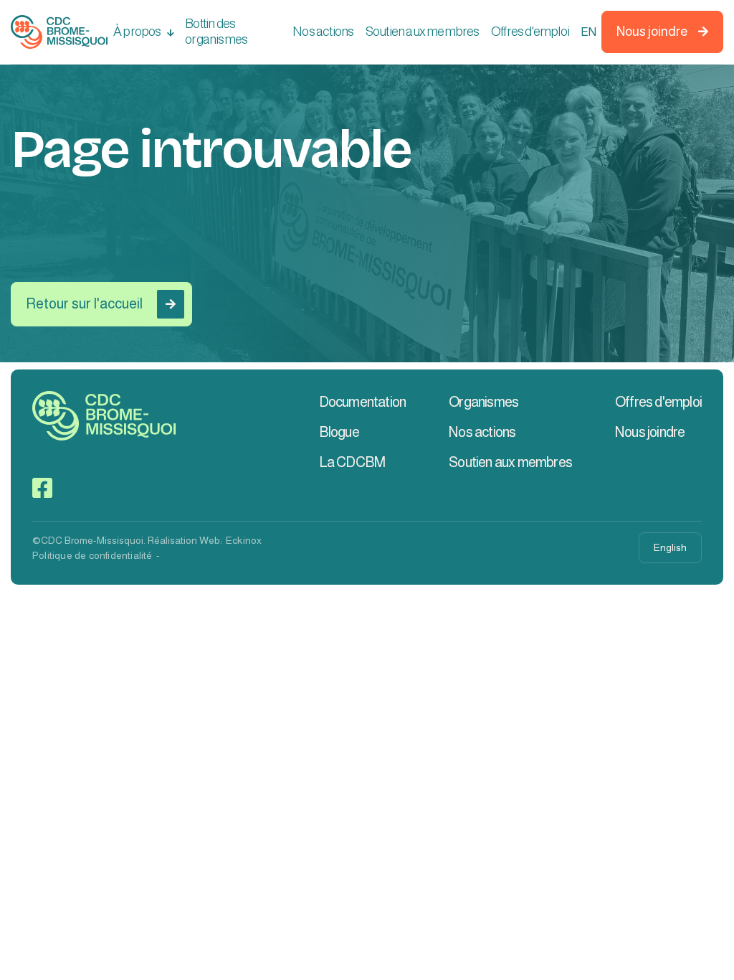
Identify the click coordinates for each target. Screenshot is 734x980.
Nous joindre (662, 31)
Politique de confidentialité (92, 555)
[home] (59, 32)
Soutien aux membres (423, 31)
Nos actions (322, 31)
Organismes (483, 402)
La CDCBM (352, 462)
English (670, 547)
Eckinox (244, 540)
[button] (143, 32)
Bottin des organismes (216, 32)
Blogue (339, 432)
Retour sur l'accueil (101, 303)
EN (588, 32)
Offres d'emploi (530, 31)
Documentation (362, 402)
